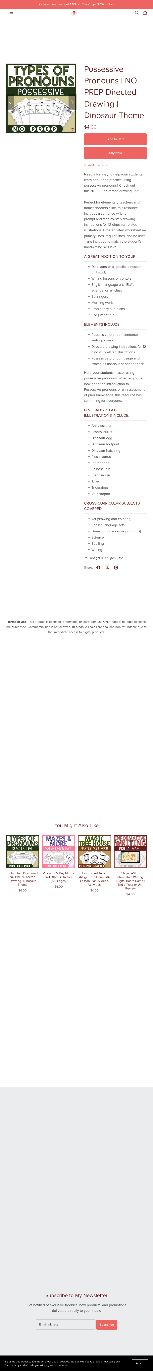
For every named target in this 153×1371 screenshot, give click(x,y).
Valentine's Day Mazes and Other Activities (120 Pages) (58, 877)
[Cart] (146, 13)
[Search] (137, 13)
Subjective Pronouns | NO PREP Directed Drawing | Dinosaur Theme (23, 879)
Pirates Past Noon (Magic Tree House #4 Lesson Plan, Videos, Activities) (94, 879)
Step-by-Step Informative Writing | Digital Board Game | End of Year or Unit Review (130, 880)
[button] (10, 102)
